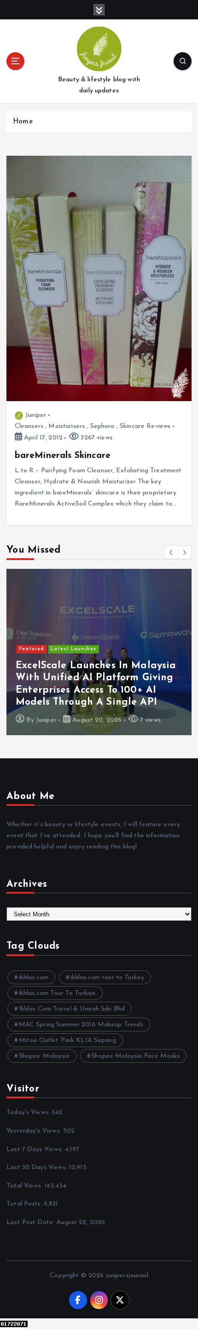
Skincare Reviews (145, 426)
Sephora (102, 426)
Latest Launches (73, 649)
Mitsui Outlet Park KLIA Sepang (67, 1040)
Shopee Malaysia (44, 1056)
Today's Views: (29, 1112)
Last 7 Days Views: (35, 1149)
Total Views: (25, 1186)
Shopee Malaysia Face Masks (135, 1056)
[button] (171, 552)
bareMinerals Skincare (63, 455)
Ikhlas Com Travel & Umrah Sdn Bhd (72, 1009)
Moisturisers (66, 426)
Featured (31, 649)
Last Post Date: (31, 1222)
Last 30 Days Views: (37, 1167)
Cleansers (29, 426)
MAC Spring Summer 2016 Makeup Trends (81, 1024)
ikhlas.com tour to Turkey (107, 977)
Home (23, 121)
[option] (99, 652)
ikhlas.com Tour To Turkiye (57, 993)
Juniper (35, 415)
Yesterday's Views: (34, 1131)
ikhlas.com (33, 977)
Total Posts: (25, 1204)
